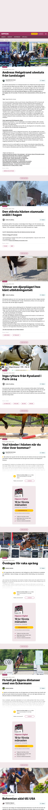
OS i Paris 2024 (7, 403)
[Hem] (4, 33)
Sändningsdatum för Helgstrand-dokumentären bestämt (17, 162)
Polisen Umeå (12, 240)
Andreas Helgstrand (9, 170)
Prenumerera (34, 33)
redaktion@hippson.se (10, 804)
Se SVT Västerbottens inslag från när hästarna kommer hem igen (19, 232)
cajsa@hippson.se (9, 81)
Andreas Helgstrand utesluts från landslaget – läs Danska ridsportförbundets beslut (23, 154)
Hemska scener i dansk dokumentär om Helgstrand (15, 158)
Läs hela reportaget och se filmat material (13, 329)
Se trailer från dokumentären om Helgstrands (14, 159)
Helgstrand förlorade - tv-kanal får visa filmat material (16, 164)
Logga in (41, 33)
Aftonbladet (16, 335)
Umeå (12, 246)
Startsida (2, 40)
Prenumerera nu (22, 510)
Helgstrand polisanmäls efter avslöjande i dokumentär (16, 155)
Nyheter (6, 40)
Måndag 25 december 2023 (21, 240)
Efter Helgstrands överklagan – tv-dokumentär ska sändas (17, 161)
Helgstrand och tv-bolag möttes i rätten (12, 165)
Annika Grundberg (10, 219)
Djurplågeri (7, 335)
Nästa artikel (24, 178)
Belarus (24, 403)
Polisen (5, 246)
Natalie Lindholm (9, 568)
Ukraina (31, 403)
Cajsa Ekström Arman (11, 452)
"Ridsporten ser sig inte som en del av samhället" (15, 157)
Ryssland (16, 403)
